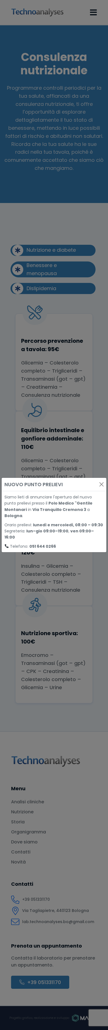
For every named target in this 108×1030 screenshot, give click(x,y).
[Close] (101, 484)
